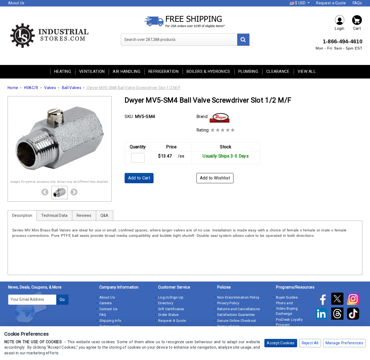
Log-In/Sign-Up (170, 297)
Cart (357, 28)
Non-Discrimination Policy (238, 297)
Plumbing (248, 71)
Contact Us (108, 309)
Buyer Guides (287, 297)
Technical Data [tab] (54, 215)
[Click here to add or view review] (223, 130)
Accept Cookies (280, 343)
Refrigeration (163, 71)
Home (13, 88)
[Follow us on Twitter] (339, 300)
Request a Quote (331, 3)
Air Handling (126, 71)
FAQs (357, 3)
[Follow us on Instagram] (354, 300)
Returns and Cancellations (238, 309)
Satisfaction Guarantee (236, 315)
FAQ (102, 315)
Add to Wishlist (215, 178)
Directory (165, 303)
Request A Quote (172, 321)
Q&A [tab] (104, 215)
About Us (16, 3)
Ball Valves (71, 88)
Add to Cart (139, 178)
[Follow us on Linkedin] (323, 315)
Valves (50, 88)
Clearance (278, 71)
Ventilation (92, 71)
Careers (105, 303)
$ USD (300, 3)
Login (340, 28)
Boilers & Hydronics (208, 71)
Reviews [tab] (84, 215)
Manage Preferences (344, 343)
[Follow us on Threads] (339, 315)
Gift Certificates (171, 309)
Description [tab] (22, 215)
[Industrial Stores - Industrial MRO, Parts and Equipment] (49, 35)
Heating (62, 71)
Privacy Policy (228, 303)
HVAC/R (31, 88)
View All (307, 71)
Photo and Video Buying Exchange (287, 308)
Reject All (310, 343)
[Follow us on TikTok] (354, 315)
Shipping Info (110, 321)
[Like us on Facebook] (323, 300)
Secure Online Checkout (236, 321)
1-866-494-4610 (342, 41)
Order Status (168, 315)
